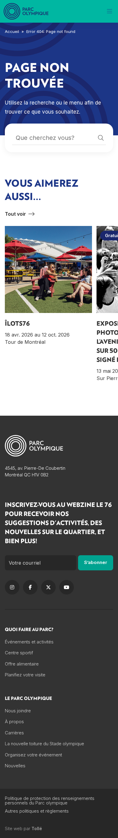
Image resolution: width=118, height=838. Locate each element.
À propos (14, 721)
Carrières (14, 733)
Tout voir (15, 214)
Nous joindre (18, 711)
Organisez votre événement (33, 755)
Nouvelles (15, 766)
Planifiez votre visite (25, 675)
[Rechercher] (100, 138)
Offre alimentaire (22, 664)
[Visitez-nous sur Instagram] (12, 587)
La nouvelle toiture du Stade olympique (44, 743)
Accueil (12, 31)
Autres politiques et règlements (37, 811)
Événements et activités (29, 642)
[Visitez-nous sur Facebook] (30, 587)
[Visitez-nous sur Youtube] (66, 587)
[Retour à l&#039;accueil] (26, 11)
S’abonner (95, 562)
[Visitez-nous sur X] (48, 587)
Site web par (23, 829)
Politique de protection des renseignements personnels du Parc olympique (49, 800)
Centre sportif (19, 653)
